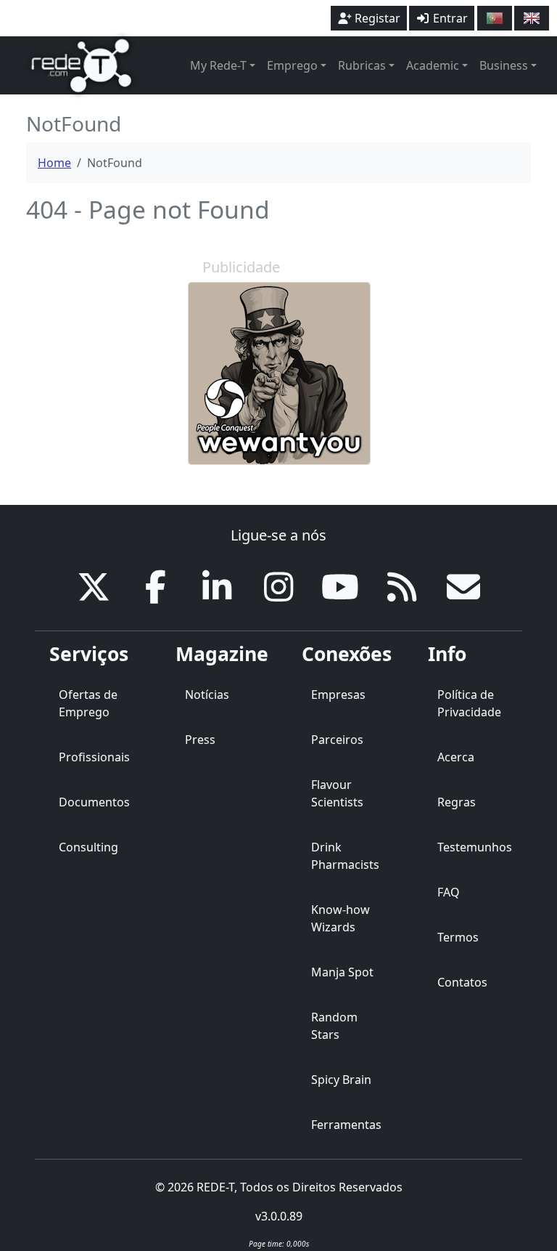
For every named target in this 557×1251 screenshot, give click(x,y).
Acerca (455, 757)
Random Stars (334, 1025)
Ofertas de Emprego (88, 703)
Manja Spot (342, 972)
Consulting (88, 847)
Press (200, 740)
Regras (456, 802)
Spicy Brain (341, 1080)
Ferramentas (346, 1125)
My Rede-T (218, 65)
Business (503, 65)
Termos (458, 937)
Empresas (338, 695)
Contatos (462, 982)
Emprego (292, 65)
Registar (376, 18)
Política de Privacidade (469, 703)
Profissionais (94, 757)
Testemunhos (474, 847)
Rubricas (362, 65)
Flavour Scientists (337, 793)
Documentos (94, 802)
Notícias (207, 695)
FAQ (448, 892)
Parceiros (337, 740)
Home (54, 163)
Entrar (449, 18)
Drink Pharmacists (345, 856)
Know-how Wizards (340, 918)
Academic (432, 65)
